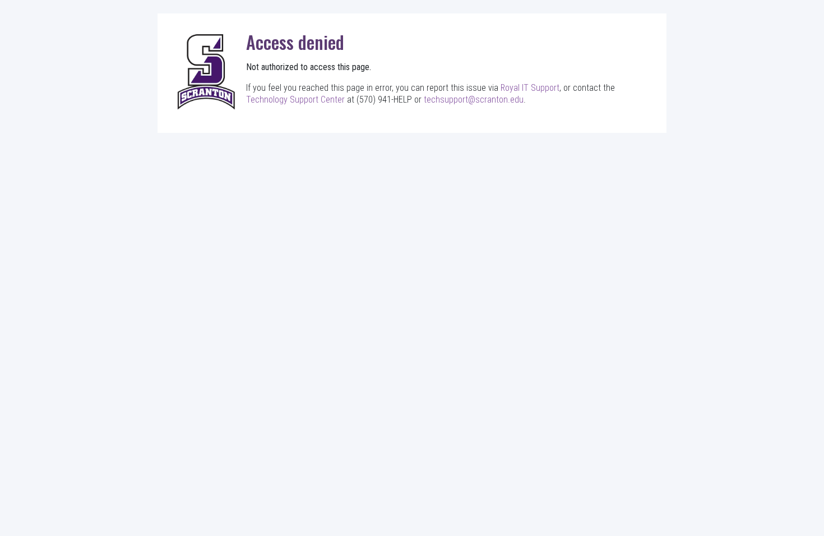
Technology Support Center (295, 99)
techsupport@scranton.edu (474, 99)
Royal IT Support (530, 87)
